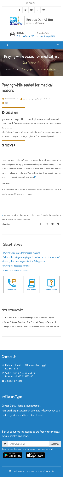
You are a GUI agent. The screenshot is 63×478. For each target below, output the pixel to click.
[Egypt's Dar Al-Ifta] (31, 20)
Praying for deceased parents (16, 265)
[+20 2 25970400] (37, 10)
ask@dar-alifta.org (13, 380)
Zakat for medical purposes (15, 269)
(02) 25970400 (29, 372)
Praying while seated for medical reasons (21, 252)
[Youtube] (31, 10)
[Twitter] (25, 10)
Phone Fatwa (11, 289)
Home (8, 69)
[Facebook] (19, 10)
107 (19, 372)
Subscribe (55, 443)
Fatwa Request (31, 289)
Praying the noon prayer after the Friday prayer (24, 261)
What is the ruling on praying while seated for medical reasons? (31, 257)
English (31, 3)
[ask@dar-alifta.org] (43, 10)
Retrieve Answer (51, 289)
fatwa (17, 69)
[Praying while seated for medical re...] (41, 224)
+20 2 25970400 (25, 376)
